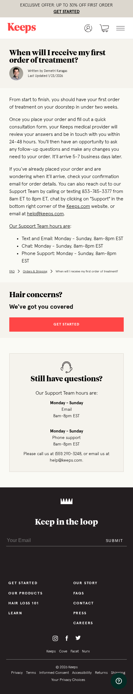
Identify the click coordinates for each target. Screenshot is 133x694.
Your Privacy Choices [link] (68, 680)
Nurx (86, 651)
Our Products (25, 593)
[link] (28, 28)
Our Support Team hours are (39, 226)
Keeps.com (78, 206)
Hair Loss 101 (23, 603)
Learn (15, 613)
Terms (31, 673)
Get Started (23, 583)
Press (80, 613)
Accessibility (82, 673)
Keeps (51, 651)
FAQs (78, 593)
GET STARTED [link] (66, 12)
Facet (75, 651)
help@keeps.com (45, 213)
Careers (83, 623)
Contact (83, 603)
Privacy (17, 673)
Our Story (85, 583)
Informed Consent (54, 673)
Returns (101, 673)
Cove (63, 651)
